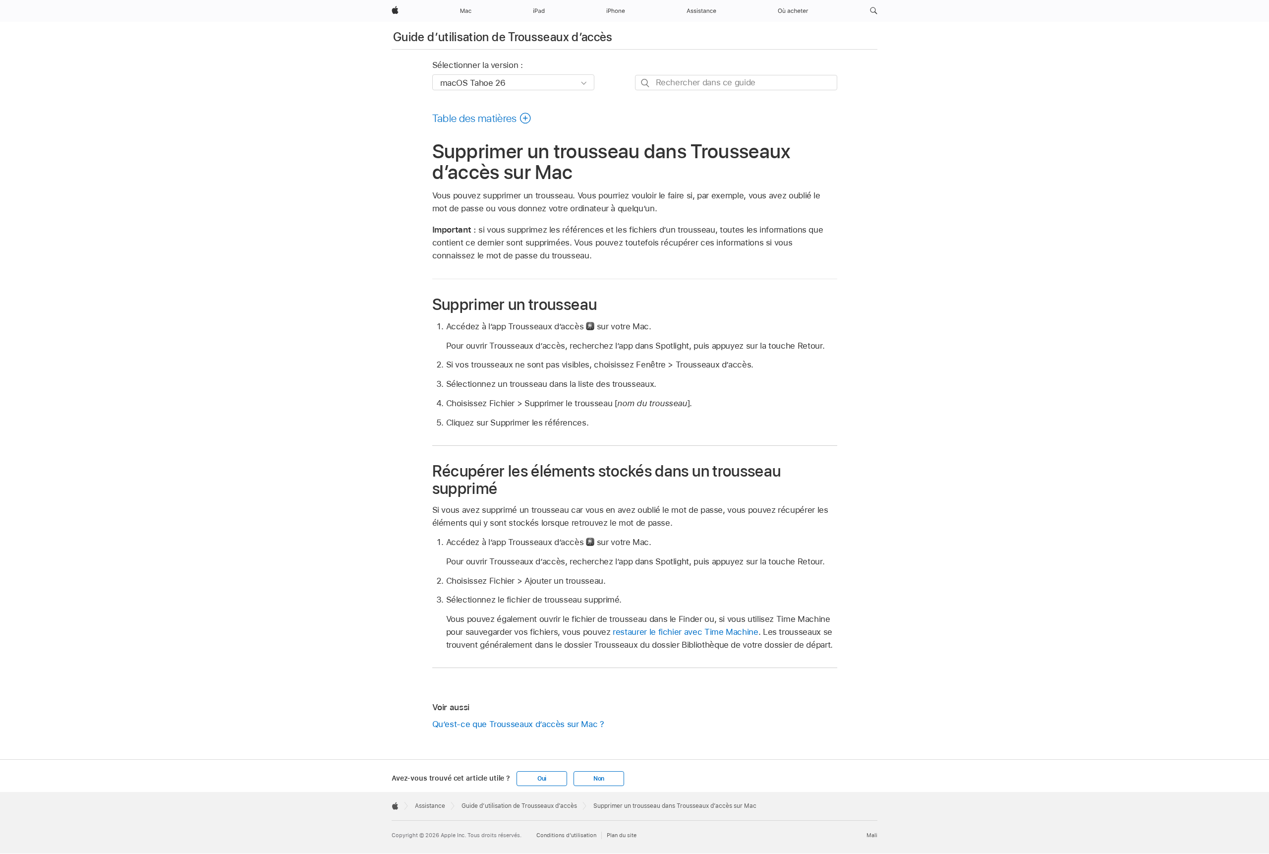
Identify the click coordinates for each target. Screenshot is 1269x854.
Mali (871, 835)
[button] (873, 11)
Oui (541, 778)
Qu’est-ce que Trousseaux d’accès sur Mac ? (518, 724)
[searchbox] (736, 82)
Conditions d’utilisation (566, 835)
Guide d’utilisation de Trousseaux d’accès (503, 37)
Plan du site (621, 835)
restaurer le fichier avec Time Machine (685, 632)
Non (598, 778)
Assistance (430, 805)
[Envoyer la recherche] (645, 83)
